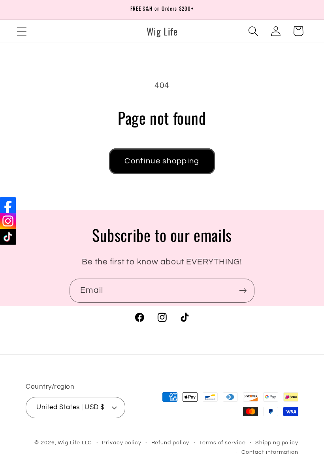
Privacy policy (121, 443)
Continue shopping (161, 161)
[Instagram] (8, 221)
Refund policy (170, 443)
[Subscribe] (243, 291)
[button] (21, 31)
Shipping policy (276, 443)
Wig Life (69, 443)
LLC (87, 443)
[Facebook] (8, 205)
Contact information (269, 452)
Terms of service (222, 443)
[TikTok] (8, 237)
